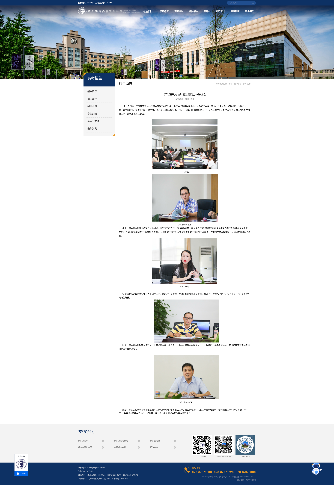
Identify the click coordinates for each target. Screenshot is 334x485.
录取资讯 (92, 128)
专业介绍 (92, 113)
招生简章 (92, 91)
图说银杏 (235, 11)
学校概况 (164, 11)
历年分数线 (93, 121)
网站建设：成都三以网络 (246, 480)
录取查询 (220, 11)
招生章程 (92, 98)
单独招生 (193, 11)
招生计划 (92, 106)
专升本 (207, 11)
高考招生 (178, 11)
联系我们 (249, 11)
